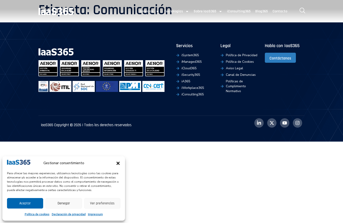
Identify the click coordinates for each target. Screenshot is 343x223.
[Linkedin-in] (259, 123)
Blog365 (261, 11)
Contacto (280, 11)
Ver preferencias (102, 203)
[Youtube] (284, 123)
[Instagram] (297, 123)
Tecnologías (173, 11)
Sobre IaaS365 (205, 11)
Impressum (95, 214)
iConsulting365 (239, 11)
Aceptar (25, 203)
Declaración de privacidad (69, 214)
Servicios (146, 11)
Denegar (64, 203)
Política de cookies (37, 214)
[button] (118, 163)
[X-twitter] (271, 123)
